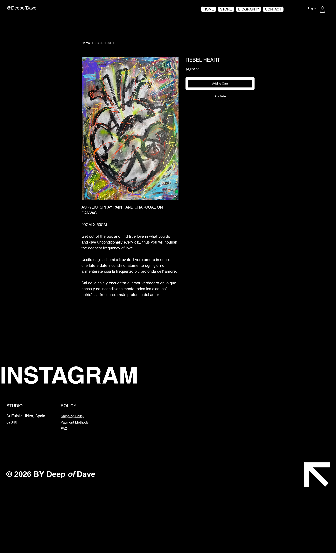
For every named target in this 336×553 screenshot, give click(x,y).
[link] (322, 9)
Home (85, 43)
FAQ (64, 428)
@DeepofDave (21, 7)
